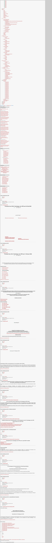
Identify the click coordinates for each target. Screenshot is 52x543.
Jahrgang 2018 (7, 88)
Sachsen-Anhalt (5, 52)
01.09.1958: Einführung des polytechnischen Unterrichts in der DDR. (4, 138)
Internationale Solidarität (8, 78)
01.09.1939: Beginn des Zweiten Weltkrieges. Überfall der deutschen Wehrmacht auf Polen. (4, 124)
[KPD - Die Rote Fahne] (7, 539)
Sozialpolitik (6, 75)
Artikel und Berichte (6, 13)
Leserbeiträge (5, 15)
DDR (6, 169)
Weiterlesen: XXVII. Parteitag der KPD (5, 368)
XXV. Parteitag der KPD (5, 390)
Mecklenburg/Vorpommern (6, 41)
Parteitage (5, 32)
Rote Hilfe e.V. (4, 156)
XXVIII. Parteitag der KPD (5, 311)
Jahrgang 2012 (7, 93)
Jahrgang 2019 (7, 87)
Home (4, 105)
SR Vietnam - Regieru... (6, 161)
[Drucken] (3, 244)
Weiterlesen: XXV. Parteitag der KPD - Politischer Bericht (7, 427)
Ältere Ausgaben (7, 98)
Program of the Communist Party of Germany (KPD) (11, 24)
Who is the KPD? (7, 27)
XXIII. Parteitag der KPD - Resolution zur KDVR (7, 525)
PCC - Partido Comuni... (6, 162)
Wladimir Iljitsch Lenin (7, 66)
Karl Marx (6, 64)
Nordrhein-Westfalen (6, 46)
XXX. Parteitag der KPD (5, 243)
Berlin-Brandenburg (6, 36)
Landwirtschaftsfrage (7, 74)
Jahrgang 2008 (7, 96)
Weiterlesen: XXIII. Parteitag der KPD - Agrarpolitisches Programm (8, 519)
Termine (4, 34)
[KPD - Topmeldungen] (22, 539)
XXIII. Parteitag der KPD (5, 476)
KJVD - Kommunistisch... (6, 152)
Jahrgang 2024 (7, 83)
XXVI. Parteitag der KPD (4, 192)
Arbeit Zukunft (4, 151)
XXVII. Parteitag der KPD (5, 191)
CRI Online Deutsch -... (5, 160)
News (5, 69)
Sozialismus (4, 167)
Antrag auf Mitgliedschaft (6, 19)
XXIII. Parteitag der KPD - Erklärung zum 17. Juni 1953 (8, 524)
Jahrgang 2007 (7, 97)
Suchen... (1, 106)
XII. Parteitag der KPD (4, 530)
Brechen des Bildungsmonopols (8, 73)
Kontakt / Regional (7, 38)
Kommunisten (3, 169)
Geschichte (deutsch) (7, 29)
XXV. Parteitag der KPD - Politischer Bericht (8, 409)
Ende (2, 537)
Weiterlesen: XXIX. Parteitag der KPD (5, 309)
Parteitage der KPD (5, 252)
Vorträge (4, 14)
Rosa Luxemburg (5, 168)
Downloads (8, 105)
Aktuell (6, 37)
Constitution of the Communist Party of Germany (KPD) (11, 22)
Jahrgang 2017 (7, 89)
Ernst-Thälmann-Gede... (6, 153)
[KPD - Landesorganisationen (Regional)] (14, 539)
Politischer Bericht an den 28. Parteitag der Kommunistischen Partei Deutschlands (18, 333)
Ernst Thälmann (5, 170)
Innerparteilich (5, 79)
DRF (2, 168)
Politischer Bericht (17, 439)
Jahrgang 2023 (7, 84)
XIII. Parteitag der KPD (4, 529)
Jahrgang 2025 (7, 82)
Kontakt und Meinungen (8, 70)
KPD (2, 171)
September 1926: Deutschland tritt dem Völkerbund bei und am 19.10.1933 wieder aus (4, 146)
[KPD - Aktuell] (2, 539)
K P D (10, 105)
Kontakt (6, 45)
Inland (4, 11)
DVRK (8, 169)
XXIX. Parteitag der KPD (5, 281)
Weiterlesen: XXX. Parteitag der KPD (5, 279)
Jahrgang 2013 (7, 92)
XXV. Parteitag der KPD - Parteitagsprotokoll (8, 429)
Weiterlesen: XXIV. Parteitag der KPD (5, 474)
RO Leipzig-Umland (7, 50)
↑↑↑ (0, 541)
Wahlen (4, 33)
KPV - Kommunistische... (6, 158)
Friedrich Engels (7, 65)
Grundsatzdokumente (6, 20)
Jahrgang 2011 (7, 94)
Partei (4, 10)
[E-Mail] (3, 245)
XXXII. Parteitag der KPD (5, 195)
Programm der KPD (7, 23)
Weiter (3, 536)
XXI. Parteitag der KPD (4, 526)
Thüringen (5, 55)
